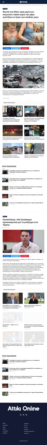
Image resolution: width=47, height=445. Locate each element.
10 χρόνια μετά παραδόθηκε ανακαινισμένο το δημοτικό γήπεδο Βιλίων (26, 202)
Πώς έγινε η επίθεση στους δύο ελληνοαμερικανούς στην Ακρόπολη (11, 156)
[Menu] (3, 2)
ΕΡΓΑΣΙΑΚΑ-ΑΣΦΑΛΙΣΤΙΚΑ (29, 431)
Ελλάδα (4, 423)
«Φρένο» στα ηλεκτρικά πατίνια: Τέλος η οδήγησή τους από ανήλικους (34, 156)
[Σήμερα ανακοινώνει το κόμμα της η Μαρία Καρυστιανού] (34, 298)
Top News (5, 8)
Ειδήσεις (4, 429)
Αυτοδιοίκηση (5, 431)
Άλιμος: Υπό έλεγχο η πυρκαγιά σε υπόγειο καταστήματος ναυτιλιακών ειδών (12, 138)
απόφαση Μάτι (6, 98)
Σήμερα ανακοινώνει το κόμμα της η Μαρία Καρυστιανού (32, 306)
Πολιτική (5, 216)
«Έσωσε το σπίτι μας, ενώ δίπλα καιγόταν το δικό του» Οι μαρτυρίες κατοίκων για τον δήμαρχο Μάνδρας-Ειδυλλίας (25, 187)
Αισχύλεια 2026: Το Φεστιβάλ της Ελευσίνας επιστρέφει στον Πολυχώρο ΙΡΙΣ (34, 138)
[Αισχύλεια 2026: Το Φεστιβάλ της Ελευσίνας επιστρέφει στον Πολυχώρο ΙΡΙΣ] (34, 130)
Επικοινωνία (26, 433)
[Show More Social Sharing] (30, 48)
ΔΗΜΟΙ (4, 427)
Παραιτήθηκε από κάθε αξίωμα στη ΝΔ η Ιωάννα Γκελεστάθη (33, 345)
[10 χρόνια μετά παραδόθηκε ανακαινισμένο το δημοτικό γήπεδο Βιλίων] (5, 205)
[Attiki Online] (23, 2)
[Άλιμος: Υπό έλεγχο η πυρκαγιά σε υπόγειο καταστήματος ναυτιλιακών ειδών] (13, 130)
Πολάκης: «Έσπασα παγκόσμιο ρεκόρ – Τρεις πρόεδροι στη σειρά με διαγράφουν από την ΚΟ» (34, 326)
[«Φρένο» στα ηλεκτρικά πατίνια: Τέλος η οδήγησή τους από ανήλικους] (34, 148)
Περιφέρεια (26, 423)
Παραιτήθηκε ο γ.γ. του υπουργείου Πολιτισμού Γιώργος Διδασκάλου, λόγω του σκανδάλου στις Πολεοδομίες (12, 307)
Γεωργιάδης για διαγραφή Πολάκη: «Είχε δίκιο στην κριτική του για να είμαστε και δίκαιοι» (12, 345)
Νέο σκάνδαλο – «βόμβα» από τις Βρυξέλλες (10, 325)
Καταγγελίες (5, 425)
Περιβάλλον (5, 433)
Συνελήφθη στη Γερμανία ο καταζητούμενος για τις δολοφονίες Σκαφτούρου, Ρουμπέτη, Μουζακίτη (11, 120)
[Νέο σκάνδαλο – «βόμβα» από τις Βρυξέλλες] (13, 317)
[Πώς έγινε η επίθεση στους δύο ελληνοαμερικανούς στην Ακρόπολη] (13, 148)
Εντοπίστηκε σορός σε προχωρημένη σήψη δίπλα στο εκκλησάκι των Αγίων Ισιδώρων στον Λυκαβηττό (34, 120)
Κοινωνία (26, 427)
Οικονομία (26, 429)
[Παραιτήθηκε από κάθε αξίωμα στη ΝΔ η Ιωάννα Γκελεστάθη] (34, 337)
